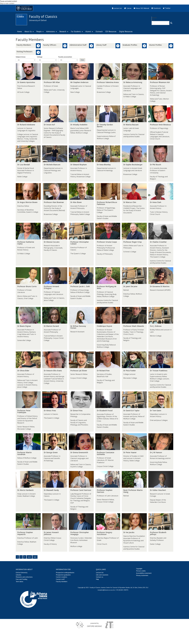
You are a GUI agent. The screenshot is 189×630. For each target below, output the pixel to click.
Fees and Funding (21, 579)
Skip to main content (7, 3)
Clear (82, 60)
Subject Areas (20, 57)
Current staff (60, 579)
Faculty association (65, 57)
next (29, 557)
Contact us (99, 577)
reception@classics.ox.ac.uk (106, 590)
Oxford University (21, 572)
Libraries (18, 575)
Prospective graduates (63, 575)
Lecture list (100, 572)
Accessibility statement (144, 573)
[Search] (171, 23)
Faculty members (61, 581)
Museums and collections (24, 577)
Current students (61, 577)
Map (97, 579)
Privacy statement (142, 575)
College (39, 57)
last (35, 557)
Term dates (19, 581)
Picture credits (141, 571)
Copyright (139, 569)
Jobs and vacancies (102, 575)
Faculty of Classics (43, 16)
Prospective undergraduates (65, 572)
